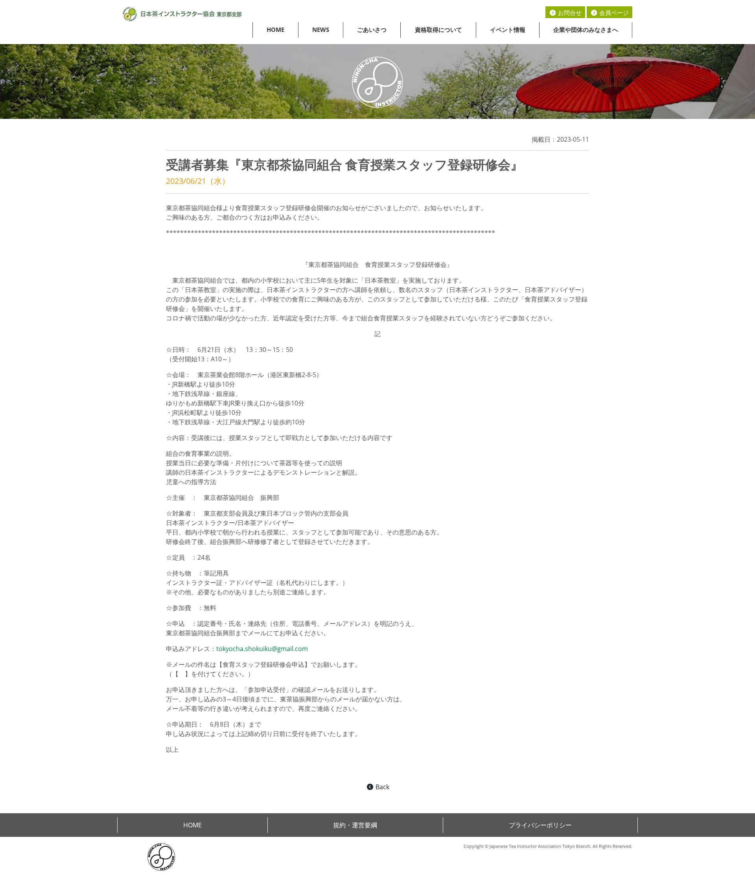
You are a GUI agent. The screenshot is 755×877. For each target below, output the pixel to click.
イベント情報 (507, 29)
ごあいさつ (372, 29)
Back (381, 787)
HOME (275, 29)
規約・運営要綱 (355, 825)
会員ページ (613, 13)
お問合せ (569, 13)
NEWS (320, 29)
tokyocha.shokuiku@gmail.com (262, 648)
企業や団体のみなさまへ (585, 29)
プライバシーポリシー (540, 825)
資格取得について (438, 29)
